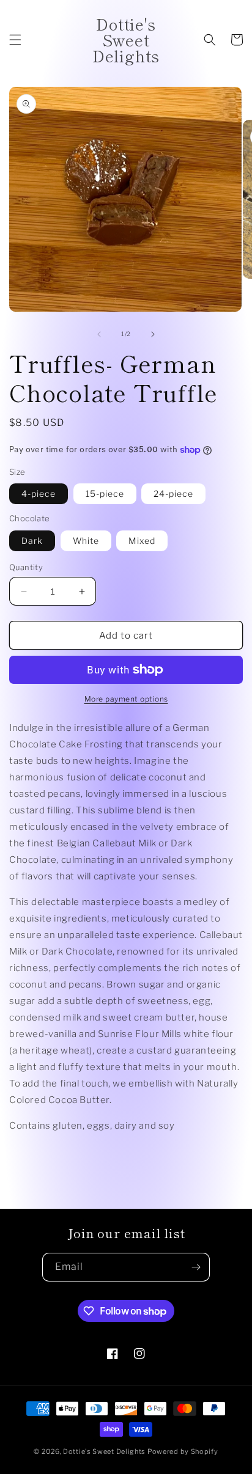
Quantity (26, 567)
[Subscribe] (195, 1267)
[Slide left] (99, 334)
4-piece (38, 493)
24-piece (173, 493)
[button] (15, 39)
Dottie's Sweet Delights (104, 1451)
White (86, 540)
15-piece (105, 493)
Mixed (141, 540)
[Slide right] (152, 334)
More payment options (126, 698)
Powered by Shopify (182, 1451)
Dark (32, 540)
